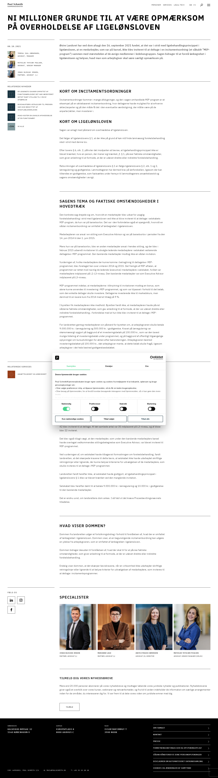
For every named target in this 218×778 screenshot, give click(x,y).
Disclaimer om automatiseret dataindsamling (178, 761)
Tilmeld (69, 707)
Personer (156, 5)
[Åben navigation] (208, 5)
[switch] (94, 409)
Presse (157, 741)
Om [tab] (146, 366)
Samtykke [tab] (71, 366)
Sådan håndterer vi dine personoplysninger (177, 755)
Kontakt (157, 735)
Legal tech (179, 5)
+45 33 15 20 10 (81, 770)
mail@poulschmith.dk (56, 770)
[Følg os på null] (11, 600)
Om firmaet (159, 728)
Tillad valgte (109, 419)
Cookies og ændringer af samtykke (172, 768)
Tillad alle (145, 419)
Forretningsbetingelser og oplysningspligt (177, 748)
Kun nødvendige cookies (73, 419)
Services (167, 5)
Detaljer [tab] (109, 366)
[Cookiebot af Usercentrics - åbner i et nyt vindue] (152, 358)
